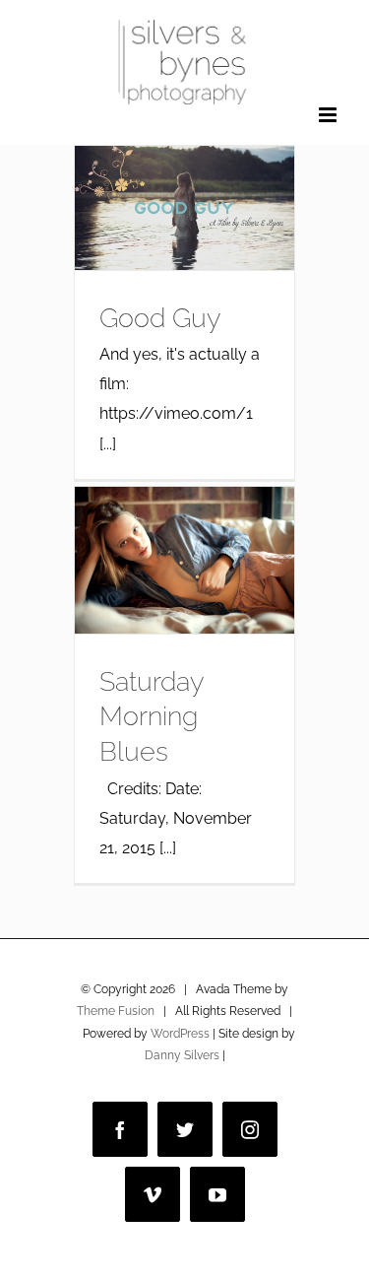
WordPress (180, 1034)
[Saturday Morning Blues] (184, 560)
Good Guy (160, 318)
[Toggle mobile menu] (329, 114)
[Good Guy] (184, 207)
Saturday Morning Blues (151, 716)
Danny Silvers (182, 1055)
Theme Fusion (115, 1011)
